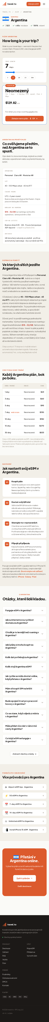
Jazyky (5, 959)
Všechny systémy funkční (13, 937)
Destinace (6, 948)
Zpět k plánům (23, 878)
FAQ (4, 956)
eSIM (17, 12)
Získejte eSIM (33, 4)
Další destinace (24, 886)
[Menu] (44, 4)
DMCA (4, 982)
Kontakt (5, 985)
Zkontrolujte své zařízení (31, 571)
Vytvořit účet (32, 956)
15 (25, 78)
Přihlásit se (31, 952)
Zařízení (5, 952)
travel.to (6, 12)
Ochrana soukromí (9, 978)
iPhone (21, 577)
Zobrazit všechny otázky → (24, 754)
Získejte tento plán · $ (23, 118)
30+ (32, 78)
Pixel (34, 577)
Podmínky (6, 974)
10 (19, 78)
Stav (4, 963)
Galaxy (28, 577)
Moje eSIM (31, 948)
